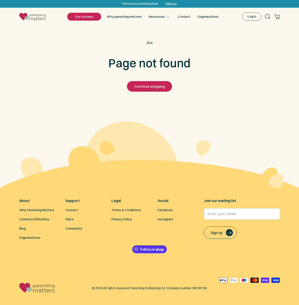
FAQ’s (69, 219)
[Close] (294, 3)
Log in (252, 16)
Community (73, 228)
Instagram (165, 219)
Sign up (216, 232)
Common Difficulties (34, 219)
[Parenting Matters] (37, 291)
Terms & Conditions (126, 210)
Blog (22, 228)
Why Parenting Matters (36, 210)
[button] (158, 16)
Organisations (29, 238)
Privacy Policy (121, 219)
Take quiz (171, 3)
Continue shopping (149, 86)
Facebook (165, 210)
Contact (71, 210)
